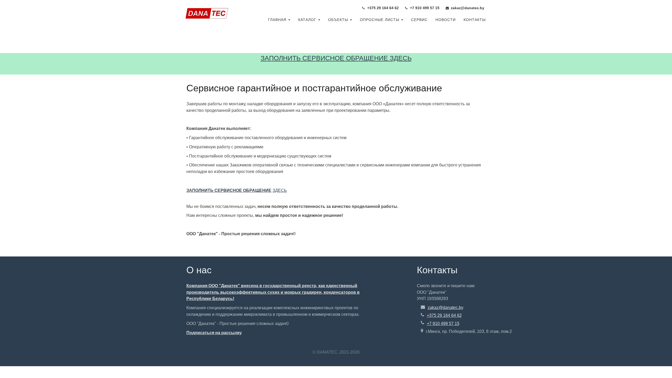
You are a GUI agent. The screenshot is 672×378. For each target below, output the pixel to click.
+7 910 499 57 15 (443, 323)
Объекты (338, 20)
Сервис (419, 20)
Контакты (475, 20)
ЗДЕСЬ (279, 190)
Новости (445, 20)
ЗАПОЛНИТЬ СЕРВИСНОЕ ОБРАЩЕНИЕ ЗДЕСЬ (336, 58)
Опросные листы (380, 20)
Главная (278, 20)
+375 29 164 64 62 (444, 315)
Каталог (308, 20)
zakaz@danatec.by (445, 307)
